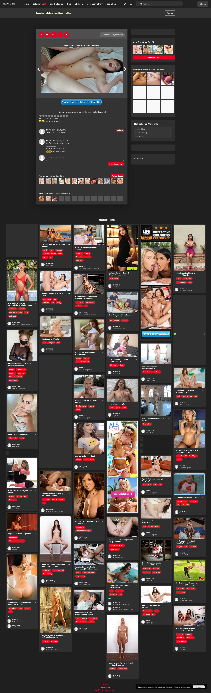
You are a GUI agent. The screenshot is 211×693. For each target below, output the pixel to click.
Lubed (87, 253)
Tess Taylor (80, 527)
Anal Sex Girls (57, 176)
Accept (198, 687)
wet (50, 257)
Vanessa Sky (47, 574)
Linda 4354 (46, 570)
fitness (19, 496)
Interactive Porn (94, 3)
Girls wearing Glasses (86, 370)
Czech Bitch (140, 129)
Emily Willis (147, 569)
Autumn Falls (147, 611)
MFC (185, 456)
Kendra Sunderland (117, 545)
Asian (179, 279)
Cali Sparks (181, 589)
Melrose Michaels (82, 362)
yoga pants (191, 589)
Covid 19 (12, 373)
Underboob (83, 468)
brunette (59, 250)
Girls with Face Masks (19, 388)
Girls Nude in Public (185, 290)
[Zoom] (60, 34)
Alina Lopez (47, 299)
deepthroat (93, 618)
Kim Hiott (54, 641)
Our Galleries (56, 3)
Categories (38, 3)
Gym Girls (15, 508)
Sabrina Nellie (89, 460)
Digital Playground (15, 312)
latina (60, 254)
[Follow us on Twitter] (124, 4)
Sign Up (170, 13)
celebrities (194, 501)
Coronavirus (21, 369)
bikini (51, 250)
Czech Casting (141, 133)
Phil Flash (139, 136)
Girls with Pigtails (84, 418)
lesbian (91, 622)
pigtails (91, 406)
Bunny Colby (181, 683)
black (111, 591)
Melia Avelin (114, 279)
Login (203, 4)
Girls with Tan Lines (119, 329)
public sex (156, 572)
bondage (180, 634)
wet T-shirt (185, 505)
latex (122, 365)
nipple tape (13, 380)
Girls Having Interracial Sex (88, 314)
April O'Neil (147, 485)
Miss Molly (180, 638)
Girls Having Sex (151, 493)
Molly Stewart (181, 641)
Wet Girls (182, 513)
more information (184, 687)
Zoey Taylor (181, 592)
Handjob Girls (150, 580)
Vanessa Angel (58, 570)
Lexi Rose (113, 594)
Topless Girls (117, 416)
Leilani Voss (187, 279)
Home (26, 3)
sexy (89, 257)
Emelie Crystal (187, 396)
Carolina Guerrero (49, 254)
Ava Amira (12, 309)
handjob (156, 569)
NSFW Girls (9, 3)
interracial (79, 302)
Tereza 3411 (122, 669)
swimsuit (79, 260)
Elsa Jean (51, 343)
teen (190, 282)
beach (45, 250)
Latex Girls (116, 373)
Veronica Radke (153, 526)
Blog (69, 3)
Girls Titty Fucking (85, 680)
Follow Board (117, 176)
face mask (21, 373)
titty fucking (91, 670)
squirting (146, 614)
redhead (79, 306)
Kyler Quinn (114, 365)
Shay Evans (47, 690)
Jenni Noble (80, 670)
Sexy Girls (116, 287)
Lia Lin (45, 257)
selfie (78, 410)
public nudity (181, 282)
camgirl (78, 358)
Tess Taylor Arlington (83, 531)
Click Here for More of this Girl (82, 102)
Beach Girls (49, 265)
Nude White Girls (151, 380)
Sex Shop (111, 3)
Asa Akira (12, 608)
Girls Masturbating (119, 557)
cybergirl (46, 641)
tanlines (125, 320)
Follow (120, 130)
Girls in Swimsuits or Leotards (89, 268)
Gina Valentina (81, 622)
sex (53, 303)
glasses (86, 358)
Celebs (14, 549)
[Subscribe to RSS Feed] (131, 4)
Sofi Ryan (193, 547)
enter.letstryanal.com (113, 35)
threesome (181, 690)
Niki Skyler (193, 456)
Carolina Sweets (89, 573)
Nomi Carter (80, 257)
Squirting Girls (150, 622)
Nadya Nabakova (49, 687)
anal (55, 299)
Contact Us (140, 158)
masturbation (114, 549)
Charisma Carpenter (16, 541)
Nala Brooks (90, 302)
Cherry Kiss (147, 424)
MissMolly (190, 638)
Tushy (59, 303)
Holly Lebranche (149, 669)
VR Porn (79, 3)
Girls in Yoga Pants (185, 600)
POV (155, 485)
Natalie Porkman (58, 499)
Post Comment (116, 164)
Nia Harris (12, 500)
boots (78, 573)
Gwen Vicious (115, 320)
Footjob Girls (183, 555)
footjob (179, 547)
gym (25, 496)
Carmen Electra (182, 501)
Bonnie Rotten (81, 618)
